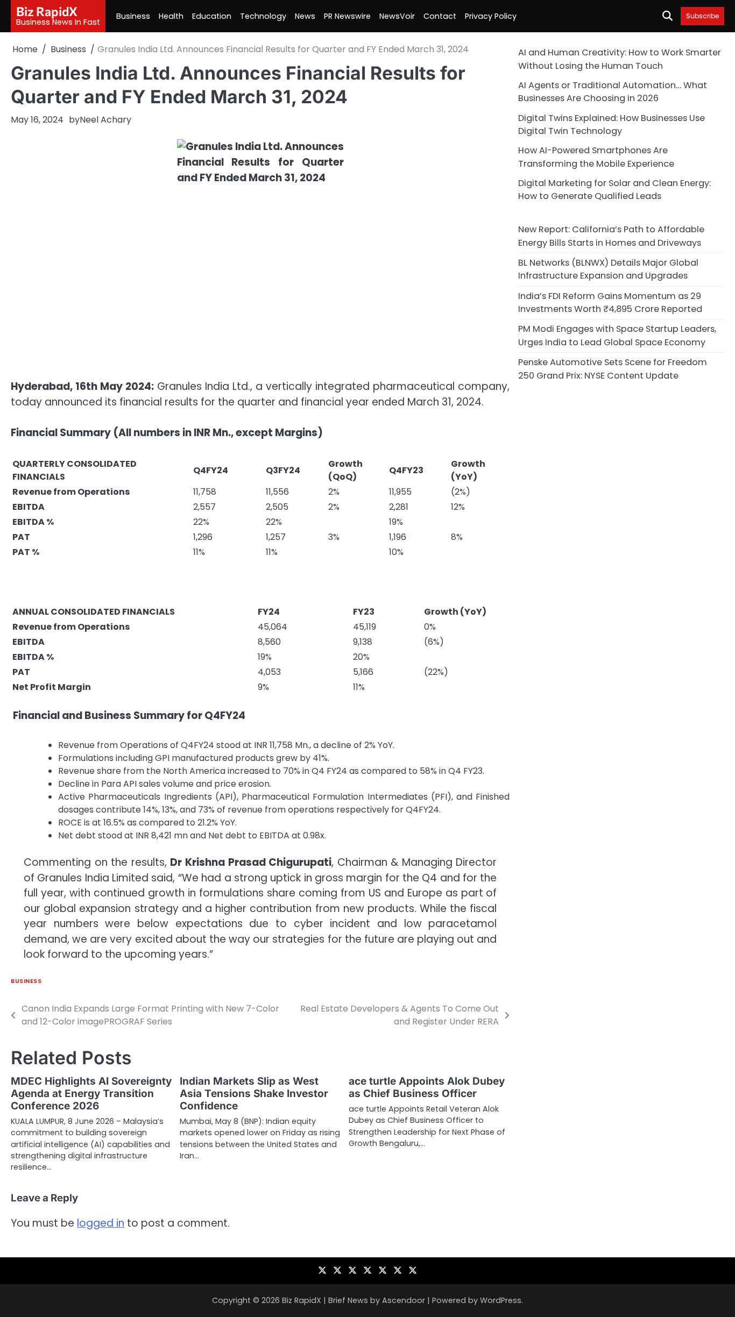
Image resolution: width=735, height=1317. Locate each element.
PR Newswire (347, 16)
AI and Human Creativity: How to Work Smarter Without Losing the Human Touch (619, 59)
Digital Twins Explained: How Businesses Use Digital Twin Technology (611, 124)
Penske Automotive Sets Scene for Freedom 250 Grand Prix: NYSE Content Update (612, 368)
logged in (100, 1223)
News (305, 16)
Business (133, 16)
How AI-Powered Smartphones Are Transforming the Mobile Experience (596, 156)
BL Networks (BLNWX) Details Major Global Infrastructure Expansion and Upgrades (608, 268)
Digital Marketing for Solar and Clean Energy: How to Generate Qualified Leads (614, 189)
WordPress (500, 1300)
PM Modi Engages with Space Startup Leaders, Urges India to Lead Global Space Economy (617, 335)
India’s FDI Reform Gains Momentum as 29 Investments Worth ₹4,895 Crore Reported (610, 302)
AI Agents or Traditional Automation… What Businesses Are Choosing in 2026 (612, 91)
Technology (263, 16)
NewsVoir (397, 16)
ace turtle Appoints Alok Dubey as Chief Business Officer (427, 1087)
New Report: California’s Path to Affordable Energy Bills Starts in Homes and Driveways (611, 235)
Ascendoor (403, 1300)
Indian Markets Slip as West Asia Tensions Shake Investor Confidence (254, 1093)
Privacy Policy (491, 16)
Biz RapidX (46, 11)
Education (211, 16)
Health (171, 16)
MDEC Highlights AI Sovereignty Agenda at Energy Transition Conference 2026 (91, 1093)
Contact (439, 16)
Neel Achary (105, 119)
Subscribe (702, 15)
